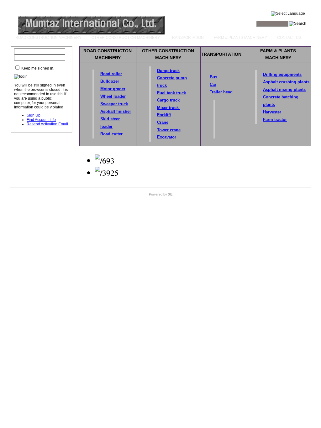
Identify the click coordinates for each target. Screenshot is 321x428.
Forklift (164, 114)
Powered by (160, 194)
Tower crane (169, 130)
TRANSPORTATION (187, 37)
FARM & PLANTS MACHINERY (240, 37)
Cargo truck (169, 100)
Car (213, 84)
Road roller (111, 73)
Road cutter (111, 134)
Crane (162, 122)
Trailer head (221, 92)
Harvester (272, 112)
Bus (213, 77)
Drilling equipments (282, 74)
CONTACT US (289, 37)
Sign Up (33, 115)
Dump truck (168, 70)
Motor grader (112, 88)
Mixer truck (168, 107)
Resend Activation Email (47, 124)
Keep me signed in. (37, 68)
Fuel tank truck (171, 93)
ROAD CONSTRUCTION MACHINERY (48, 37)
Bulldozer (109, 81)
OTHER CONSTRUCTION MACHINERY (126, 37)
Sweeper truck (114, 104)
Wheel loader (113, 96)
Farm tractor (275, 119)
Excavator (166, 137)
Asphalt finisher (115, 111)
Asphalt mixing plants (284, 89)
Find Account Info (41, 119)
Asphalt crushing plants (286, 82)
